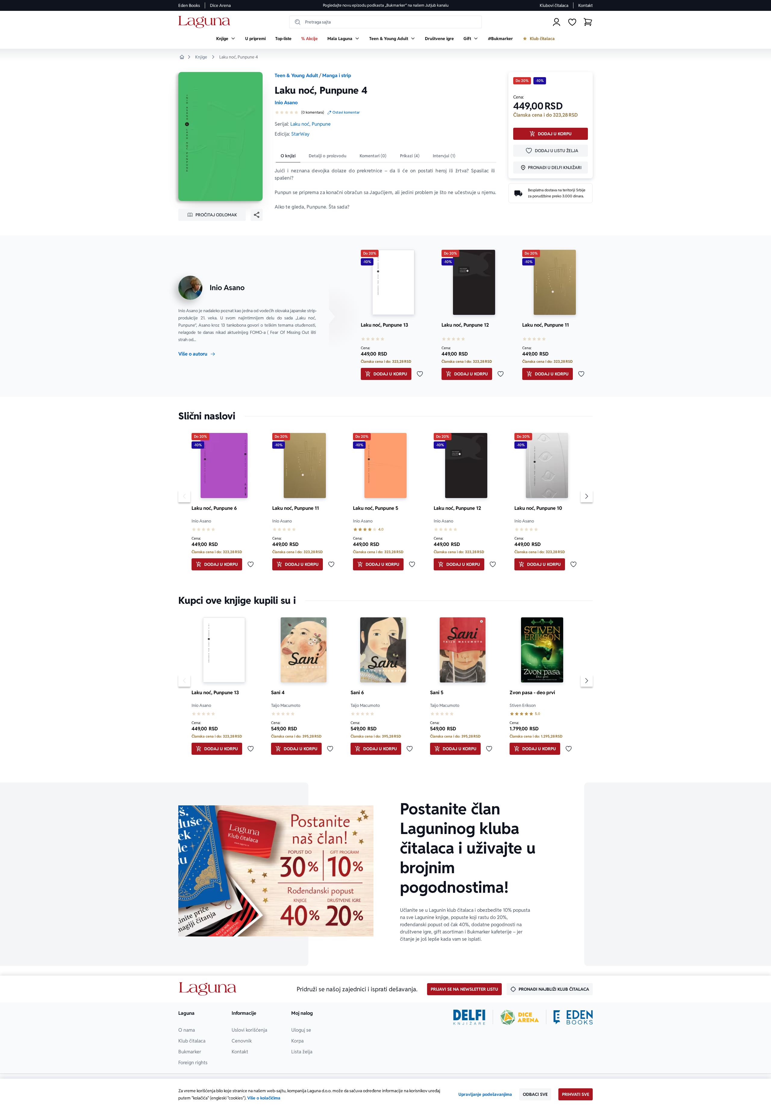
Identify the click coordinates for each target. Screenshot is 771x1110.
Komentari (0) (373, 155)
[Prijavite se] (556, 22)
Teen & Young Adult (296, 75)
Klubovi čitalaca (554, 5)
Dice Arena (220, 5)
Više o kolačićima (263, 1098)
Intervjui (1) (444, 155)
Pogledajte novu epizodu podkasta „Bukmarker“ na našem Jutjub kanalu (385, 5)
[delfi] (469, 1017)
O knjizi (288, 155)
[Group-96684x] (573, 1017)
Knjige (201, 57)
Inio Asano (286, 102)
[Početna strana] (205, 22)
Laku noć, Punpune (310, 124)
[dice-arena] (519, 1017)
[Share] (257, 215)
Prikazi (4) (410, 155)
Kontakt (585, 5)
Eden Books (189, 5)
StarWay (300, 134)
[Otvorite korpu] (588, 22)
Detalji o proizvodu (327, 155)
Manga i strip (336, 75)
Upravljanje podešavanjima (485, 1094)
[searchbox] (385, 22)
